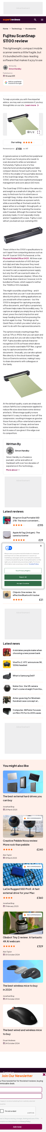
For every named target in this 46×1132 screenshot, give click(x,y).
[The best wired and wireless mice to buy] (23, 1015)
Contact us (8, 1072)
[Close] (41, 546)
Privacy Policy (25, 1121)
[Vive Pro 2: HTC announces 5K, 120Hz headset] (7, 664)
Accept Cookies (23, 583)
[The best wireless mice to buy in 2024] (23, 971)
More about (12, 470)
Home (5, 28)
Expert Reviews (11, 19)
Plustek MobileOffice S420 (16, 258)
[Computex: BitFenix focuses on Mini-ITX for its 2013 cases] (7, 712)
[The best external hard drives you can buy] (23, 782)
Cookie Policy (34, 564)
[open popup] (38, 132)
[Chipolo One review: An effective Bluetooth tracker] (7, 595)
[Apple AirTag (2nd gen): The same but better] (7, 535)
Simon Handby (15, 69)
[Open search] (35, 20)
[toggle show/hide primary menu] (42, 20)
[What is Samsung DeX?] (7, 676)
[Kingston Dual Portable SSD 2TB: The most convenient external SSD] (7, 520)
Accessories (30, 28)
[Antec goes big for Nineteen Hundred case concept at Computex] (7, 700)
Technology (17, 28)
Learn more (30, 105)
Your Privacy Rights (23, 571)
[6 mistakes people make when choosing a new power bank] (7, 652)
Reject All (23, 577)
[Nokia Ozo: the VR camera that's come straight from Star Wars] (7, 688)
